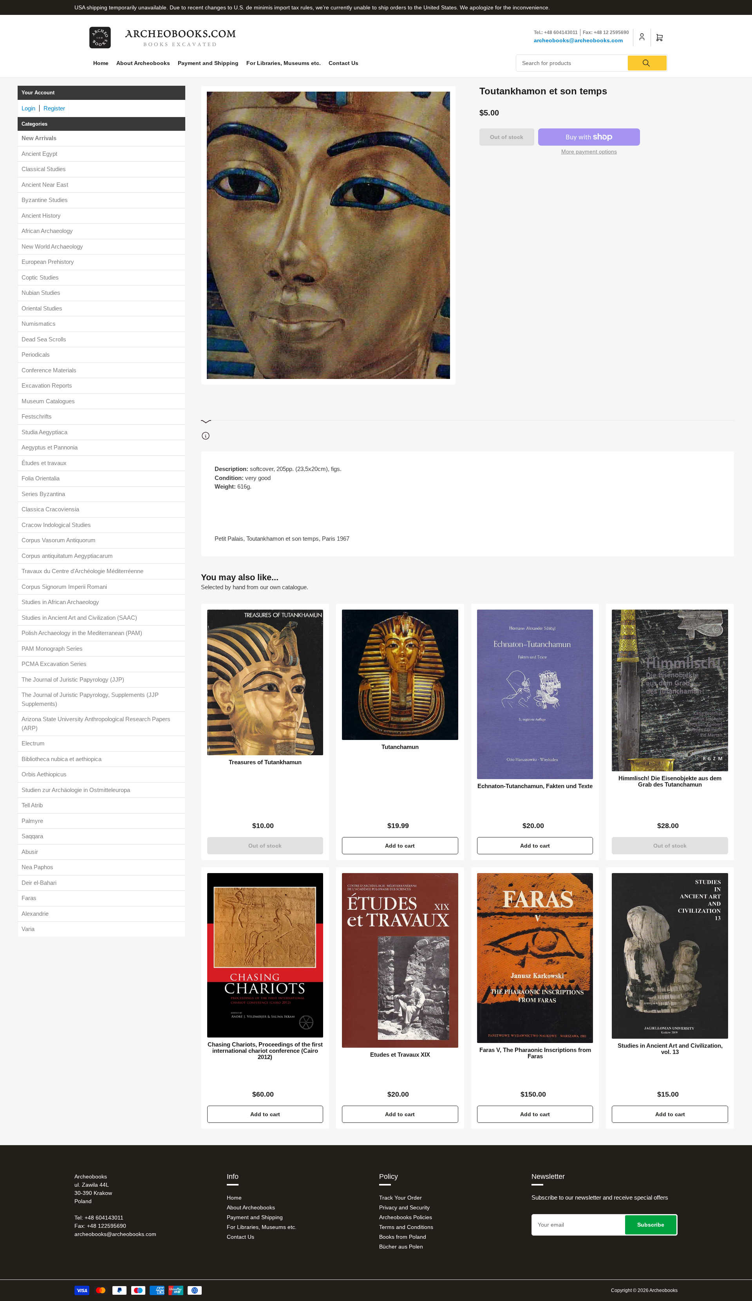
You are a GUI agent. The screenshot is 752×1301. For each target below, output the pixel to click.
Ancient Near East (45, 184)
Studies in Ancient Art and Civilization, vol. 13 (670, 1049)
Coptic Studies (40, 277)
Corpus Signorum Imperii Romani (64, 586)
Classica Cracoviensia (50, 509)
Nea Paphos (37, 867)
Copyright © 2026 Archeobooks (644, 1290)
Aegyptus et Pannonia (50, 447)
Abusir (30, 851)
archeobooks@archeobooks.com (578, 40)
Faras (29, 898)
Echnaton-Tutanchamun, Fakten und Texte (535, 786)
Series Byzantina (43, 494)
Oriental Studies (42, 308)
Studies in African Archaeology (60, 602)
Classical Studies (44, 169)
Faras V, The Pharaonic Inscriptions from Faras (535, 1053)
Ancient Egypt (39, 153)
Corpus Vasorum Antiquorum (59, 540)
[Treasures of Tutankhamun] (265, 682)
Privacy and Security (404, 1207)
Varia (28, 929)
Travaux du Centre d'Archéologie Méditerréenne (82, 571)
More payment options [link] (589, 151)
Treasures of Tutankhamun (265, 762)
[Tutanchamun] (400, 675)
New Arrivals (39, 138)
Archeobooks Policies (405, 1217)
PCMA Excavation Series (54, 663)
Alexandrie (35, 913)
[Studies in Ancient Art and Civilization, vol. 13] (670, 955)
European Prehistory (48, 261)
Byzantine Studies (45, 200)
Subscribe (650, 1225)
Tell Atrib (32, 805)
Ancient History (41, 215)
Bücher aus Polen (401, 1246)
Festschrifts (37, 416)
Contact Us (343, 63)
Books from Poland (402, 1237)
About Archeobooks (143, 63)
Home (100, 63)
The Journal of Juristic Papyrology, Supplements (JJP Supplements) (90, 699)
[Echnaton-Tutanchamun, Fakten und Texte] (535, 694)
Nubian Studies (41, 292)
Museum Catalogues (48, 401)
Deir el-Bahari (39, 882)
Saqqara (32, 836)
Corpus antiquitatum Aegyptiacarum (67, 555)
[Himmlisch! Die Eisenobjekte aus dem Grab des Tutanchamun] (670, 690)
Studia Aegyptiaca (44, 432)
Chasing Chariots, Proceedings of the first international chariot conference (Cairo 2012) (265, 1050)
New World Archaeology (52, 246)
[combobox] (592, 63)
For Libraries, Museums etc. (283, 63)
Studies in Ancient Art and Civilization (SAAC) (79, 617)
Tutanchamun (400, 747)
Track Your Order (400, 1198)
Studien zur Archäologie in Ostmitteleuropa (76, 790)
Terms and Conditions (406, 1227)
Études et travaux (44, 463)
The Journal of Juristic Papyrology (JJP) (73, 679)
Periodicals (36, 354)
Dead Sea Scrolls (44, 339)
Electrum (33, 743)
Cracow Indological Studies (56, 524)
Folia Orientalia (41, 478)
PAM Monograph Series (52, 648)
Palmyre (32, 820)
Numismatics (39, 323)
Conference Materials (49, 370)
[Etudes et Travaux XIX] (400, 960)
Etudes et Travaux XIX (400, 1055)
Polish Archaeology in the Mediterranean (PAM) (82, 633)
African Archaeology (47, 230)
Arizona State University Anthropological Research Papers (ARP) (96, 723)
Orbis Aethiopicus (44, 774)
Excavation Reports (47, 385)
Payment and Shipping (208, 63)
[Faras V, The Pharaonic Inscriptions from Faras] (535, 958)
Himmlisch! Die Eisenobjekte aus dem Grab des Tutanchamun (669, 781)
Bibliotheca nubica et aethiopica (61, 759)
